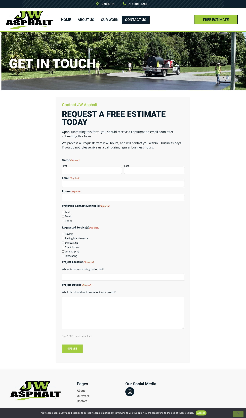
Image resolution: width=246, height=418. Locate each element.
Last (126, 165)
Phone (68, 221)
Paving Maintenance (76, 238)
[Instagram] (129, 391)
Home (66, 20)
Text (67, 212)
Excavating (71, 256)
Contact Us (135, 20)
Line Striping (72, 251)
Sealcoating (71, 242)
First (64, 165)
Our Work (109, 20)
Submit (72, 348)
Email (68, 216)
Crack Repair (72, 247)
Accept (201, 412)
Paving (69, 234)
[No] (238, 414)
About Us (86, 20)
